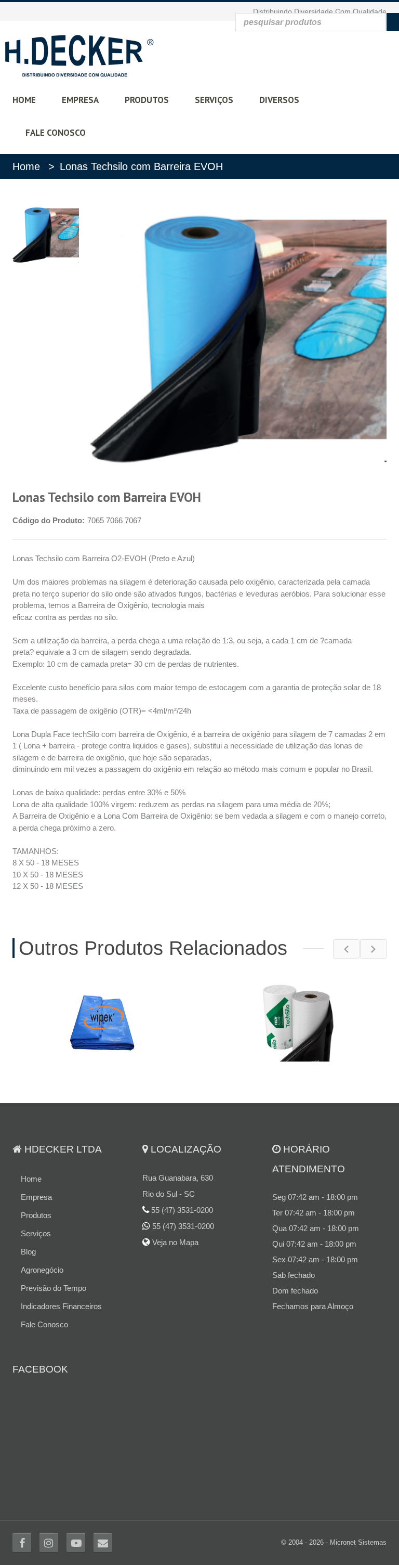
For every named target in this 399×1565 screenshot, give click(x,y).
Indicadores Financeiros (61, 1306)
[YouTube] (75, 1542)
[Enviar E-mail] (103, 1542)
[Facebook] (21, 1542)
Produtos (36, 1215)
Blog (28, 1251)
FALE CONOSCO (55, 132)
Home (26, 166)
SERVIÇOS (214, 100)
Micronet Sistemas (358, 1542)
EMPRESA (80, 100)
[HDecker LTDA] (79, 54)
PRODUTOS (147, 100)
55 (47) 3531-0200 (183, 1226)
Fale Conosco (44, 1324)
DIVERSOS (279, 100)
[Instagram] (48, 1542)
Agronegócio (42, 1269)
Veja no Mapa (174, 1242)
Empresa (36, 1197)
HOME (24, 100)
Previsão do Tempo (53, 1288)
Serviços (36, 1233)
